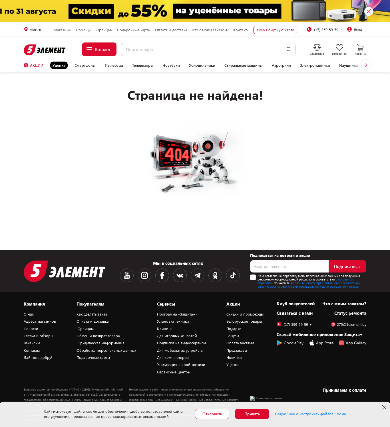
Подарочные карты (133, 29)
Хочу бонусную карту (275, 29)
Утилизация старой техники (181, 364)
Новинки (234, 357)
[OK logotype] (215, 275)
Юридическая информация (100, 342)
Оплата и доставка (171, 29)
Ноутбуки (171, 65)
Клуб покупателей (296, 303)
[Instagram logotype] (144, 275)
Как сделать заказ (92, 314)
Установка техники (173, 321)
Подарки (234, 328)
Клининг (164, 328)
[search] (288, 49)
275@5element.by (351, 324)
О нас (29, 314)
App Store (324, 342)
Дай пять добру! (38, 357)
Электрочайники (315, 65)
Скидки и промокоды (245, 314)
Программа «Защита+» (177, 314)
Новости (31, 328)
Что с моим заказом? (210, 29)
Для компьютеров (173, 357)
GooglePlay (293, 342)
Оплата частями (240, 342)
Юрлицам (103, 29)
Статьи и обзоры (38, 335)
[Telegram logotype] (197, 275)
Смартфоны (85, 65)
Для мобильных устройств (180, 350)
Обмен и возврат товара (98, 335)
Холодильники (202, 65)
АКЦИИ (36, 65)
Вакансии (32, 342)
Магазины (62, 29)
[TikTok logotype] (233, 275)
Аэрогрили (281, 65)
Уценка (59, 65)
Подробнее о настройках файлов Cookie (310, 413)
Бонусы (232, 335)
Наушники (348, 65)
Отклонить (212, 413)
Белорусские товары (244, 321)
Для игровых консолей (177, 335)
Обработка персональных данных (106, 350)
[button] (366, 64)
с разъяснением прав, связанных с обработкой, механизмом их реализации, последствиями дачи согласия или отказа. (309, 285)
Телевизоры (142, 65)
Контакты (241, 29)
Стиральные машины (243, 65)
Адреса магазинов (40, 321)
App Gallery (356, 342)
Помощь (83, 29)
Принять (252, 413)
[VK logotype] (180, 275)
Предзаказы (236, 350)
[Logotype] (45, 49)
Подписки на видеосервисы (181, 342)
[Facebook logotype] (162, 275)
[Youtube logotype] (127, 275)
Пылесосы (114, 65)
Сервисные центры (173, 372)
